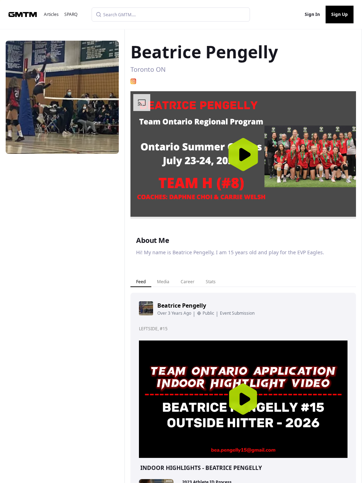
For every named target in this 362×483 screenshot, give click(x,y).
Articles (51, 14)
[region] (243, 154)
